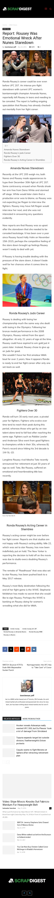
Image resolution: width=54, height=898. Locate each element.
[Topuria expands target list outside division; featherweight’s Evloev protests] (9, 740)
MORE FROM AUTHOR (31, 719)
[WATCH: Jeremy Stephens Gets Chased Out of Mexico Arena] (9, 825)
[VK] (33, 649)
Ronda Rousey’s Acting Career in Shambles (24, 160)
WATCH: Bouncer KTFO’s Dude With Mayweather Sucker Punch (13, 667)
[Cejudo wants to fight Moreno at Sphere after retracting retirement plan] (9, 752)
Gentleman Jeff (10, 47)
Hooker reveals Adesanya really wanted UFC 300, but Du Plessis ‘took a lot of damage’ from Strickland (33, 728)
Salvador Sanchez (9, 808)
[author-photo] (27, 692)
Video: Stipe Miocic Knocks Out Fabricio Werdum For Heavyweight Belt (26, 803)
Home (5, 25)
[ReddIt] (16, 649)
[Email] (22, 649)
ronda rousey (14, 629)
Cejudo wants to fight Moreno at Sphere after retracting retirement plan (32, 753)
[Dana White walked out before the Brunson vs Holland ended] (9, 837)
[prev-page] (4, 762)
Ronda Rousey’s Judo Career (17, 153)
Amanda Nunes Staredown (17, 149)
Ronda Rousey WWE (35, 632)
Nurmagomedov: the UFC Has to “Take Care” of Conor (39, 666)
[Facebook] (5, 649)
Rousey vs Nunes (9, 635)
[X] (10, 649)
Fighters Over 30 (12, 156)
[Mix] (28, 649)
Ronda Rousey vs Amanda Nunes (15, 632)
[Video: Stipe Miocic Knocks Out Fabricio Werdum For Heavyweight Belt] (27, 786)
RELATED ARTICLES (12, 719)
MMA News (13, 25)
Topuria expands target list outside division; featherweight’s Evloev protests (32, 740)
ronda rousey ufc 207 (29, 629)
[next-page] (8, 762)
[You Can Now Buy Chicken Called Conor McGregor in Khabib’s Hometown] (9, 850)
